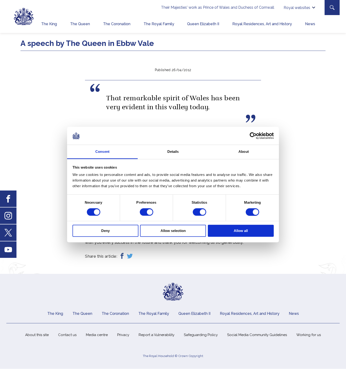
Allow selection (173, 231)
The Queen (80, 24)
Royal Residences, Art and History (262, 24)
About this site (37, 335)
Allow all (241, 231)
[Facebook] (122, 256)
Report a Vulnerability (156, 335)
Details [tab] (173, 152)
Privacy (123, 335)
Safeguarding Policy (201, 335)
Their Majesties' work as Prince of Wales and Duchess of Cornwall (217, 7)
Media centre (97, 335)
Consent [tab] (102, 152)
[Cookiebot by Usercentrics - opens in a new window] (253, 135)
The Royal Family (159, 24)
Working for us (308, 335)
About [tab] (243, 152)
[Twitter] (130, 256)
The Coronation (116, 24)
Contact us (67, 335)
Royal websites (297, 7)
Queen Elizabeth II (203, 24)
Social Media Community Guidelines (257, 335)
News (310, 24)
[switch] (146, 212)
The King (49, 24)
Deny (105, 231)
